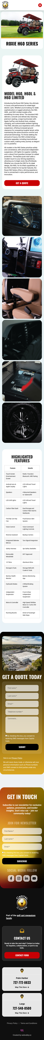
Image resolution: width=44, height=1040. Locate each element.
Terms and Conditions (29, 1023)
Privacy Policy (12, 1023)
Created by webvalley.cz (22, 1035)
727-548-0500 (22, 1008)
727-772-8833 (22, 982)
